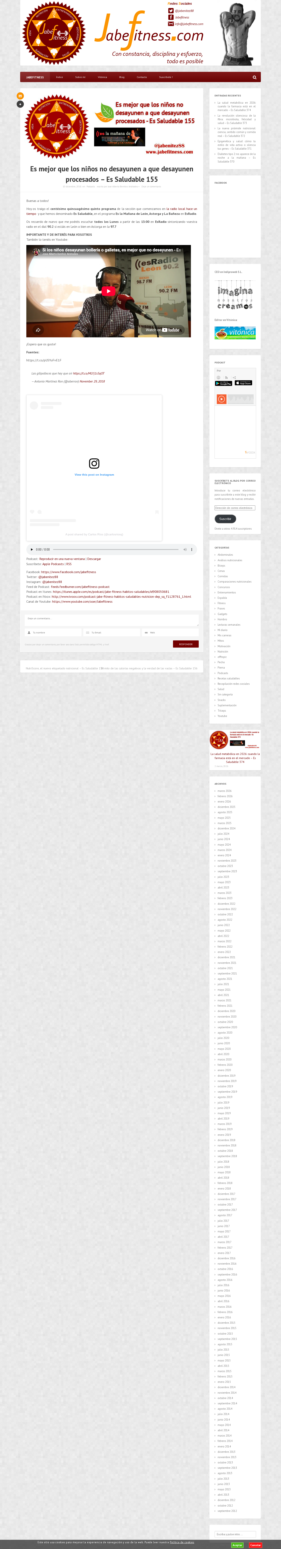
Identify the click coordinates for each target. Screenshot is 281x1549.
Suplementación (227, 705)
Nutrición (223, 651)
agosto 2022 (225, 920)
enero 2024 (224, 855)
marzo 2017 (224, 1242)
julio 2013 (223, 1478)
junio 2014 (224, 1419)
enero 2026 (224, 801)
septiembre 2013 (227, 1468)
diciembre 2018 (226, 1140)
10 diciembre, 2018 (72, 186)
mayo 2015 (224, 1360)
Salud (221, 689)
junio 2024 (224, 839)
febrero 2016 (225, 1312)
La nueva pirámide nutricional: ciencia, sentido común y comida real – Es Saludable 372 (237, 132)
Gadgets (222, 614)
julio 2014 (223, 1414)
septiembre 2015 (227, 1339)
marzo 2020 (224, 1059)
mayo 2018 (224, 1172)
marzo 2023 (224, 893)
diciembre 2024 (226, 828)
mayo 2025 (224, 818)
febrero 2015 (225, 1376)
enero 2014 (224, 1446)
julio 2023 (223, 877)
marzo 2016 (224, 1307)
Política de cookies (182, 1542)
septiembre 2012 (227, 1511)
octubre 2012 (225, 1505)
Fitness (222, 603)
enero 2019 (224, 1135)
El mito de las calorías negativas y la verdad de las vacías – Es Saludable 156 (149, 668)
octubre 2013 (225, 1462)
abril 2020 (223, 1054)
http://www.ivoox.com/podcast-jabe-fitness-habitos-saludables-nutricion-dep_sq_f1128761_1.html (121, 596)
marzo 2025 (224, 823)
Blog (121, 77)
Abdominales (225, 554)
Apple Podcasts (53, 564)
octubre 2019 (225, 1086)
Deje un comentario (151, 186)
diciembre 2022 (226, 904)
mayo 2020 (224, 1049)
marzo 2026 (224, 791)
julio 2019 (223, 1102)
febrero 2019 (225, 1129)
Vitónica (102, 77)
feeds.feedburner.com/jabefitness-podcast (80, 587)
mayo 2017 (224, 1231)
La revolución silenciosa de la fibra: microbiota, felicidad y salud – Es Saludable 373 (237, 119)
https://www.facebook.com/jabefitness (68, 572)
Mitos (221, 640)
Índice (59, 77)
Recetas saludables (229, 678)
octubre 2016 (225, 1269)
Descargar (94, 559)
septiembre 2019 (227, 1091)
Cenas (221, 571)
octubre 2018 (225, 1151)
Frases (221, 608)
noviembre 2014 (227, 1392)
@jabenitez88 (184, 11)
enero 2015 (224, 1382)
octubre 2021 (225, 968)
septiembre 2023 (227, 871)
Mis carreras (224, 635)
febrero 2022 (225, 946)
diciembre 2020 (226, 1011)
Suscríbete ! (166, 77)
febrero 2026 (225, 796)
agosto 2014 (225, 1408)
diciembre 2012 (226, 1500)
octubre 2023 (225, 866)
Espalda (222, 598)
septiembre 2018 (227, 1156)
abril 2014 (223, 1430)
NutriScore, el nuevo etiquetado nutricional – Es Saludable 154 (65, 668)
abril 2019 (223, 1118)
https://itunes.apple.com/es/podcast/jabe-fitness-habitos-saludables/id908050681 (111, 592)
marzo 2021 (224, 1000)
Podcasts (91, 186)
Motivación (224, 646)
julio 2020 (223, 1038)
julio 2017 (223, 1221)
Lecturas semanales (229, 624)
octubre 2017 (225, 1204)
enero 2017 (224, 1253)
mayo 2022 (224, 930)
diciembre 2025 (226, 807)
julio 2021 (223, 984)
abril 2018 (223, 1177)
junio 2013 (224, 1484)
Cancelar (255, 1545)
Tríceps (222, 710)
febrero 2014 (225, 1441)
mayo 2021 (224, 989)
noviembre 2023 (227, 860)
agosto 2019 (225, 1097)
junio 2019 (224, 1108)
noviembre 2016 (227, 1263)
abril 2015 (223, 1366)
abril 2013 (223, 1494)
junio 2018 (224, 1167)
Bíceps (221, 565)
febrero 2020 (225, 1065)
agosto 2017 (225, 1215)
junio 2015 (224, 1355)
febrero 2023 (225, 898)
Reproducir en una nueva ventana (62, 559)
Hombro (222, 619)
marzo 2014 (224, 1435)
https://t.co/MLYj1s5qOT (88, 373)
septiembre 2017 (227, 1210)
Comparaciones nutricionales (235, 581)
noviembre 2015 (227, 1328)
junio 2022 (224, 925)
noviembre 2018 (227, 1145)
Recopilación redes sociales (234, 684)
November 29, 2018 (92, 381)
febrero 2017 (225, 1247)
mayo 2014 (224, 1425)
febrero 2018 (225, 1183)
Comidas (223, 576)
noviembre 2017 (227, 1199)
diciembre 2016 (226, 1258)
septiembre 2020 (227, 1027)
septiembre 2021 (227, 973)
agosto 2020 (225, 1032)
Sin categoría (225, 694)
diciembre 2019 (226, 1075)
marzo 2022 (224, 941)
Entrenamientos (227, 592)
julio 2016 (223, 1285)
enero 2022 (224, 952)
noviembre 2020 (227, 1016)
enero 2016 (224, 1317)
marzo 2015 (224, 1371)
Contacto (142, 77)
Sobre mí (80, 77)
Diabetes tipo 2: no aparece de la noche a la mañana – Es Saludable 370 (237, 157)
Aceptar (237, 1545)
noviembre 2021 (227, 963)
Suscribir (225, 519)
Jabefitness (182, 17)
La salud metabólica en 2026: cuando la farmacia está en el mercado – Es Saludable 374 (237, 106)
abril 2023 (223, 887)
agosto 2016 (225, 1280)
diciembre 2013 (226, 1452)
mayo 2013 (224, 1489)
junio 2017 (224, 1226)
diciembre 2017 (226, 1194)
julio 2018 (223, 1161)
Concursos (224, 587)
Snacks (222, 700)
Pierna (221, 667)
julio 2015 (223, 1349)
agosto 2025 (225, 812)
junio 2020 (224, 1043)
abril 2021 (223, 995)
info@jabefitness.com (189, 24)
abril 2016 (223, 1301)
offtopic (222, 657)
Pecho (221, 662)
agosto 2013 (225, 1473)
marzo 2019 (224, 1124)
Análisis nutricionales (230, 560)
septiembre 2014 (227, 1403)
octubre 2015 (225, 1333)
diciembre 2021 (226, 957)
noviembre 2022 (227, 909)
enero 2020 (224, 1070)
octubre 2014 (225, 1398)
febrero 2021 (225, 1005)
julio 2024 (223, 834)
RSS (69, 564)
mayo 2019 (224, 1113)
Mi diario (223, 630)
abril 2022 (223, 936)
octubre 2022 (225, 914)
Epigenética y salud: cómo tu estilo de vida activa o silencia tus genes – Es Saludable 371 (237, 145)
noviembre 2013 (227, 1457)
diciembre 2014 (226, 1387)
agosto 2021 (225, 979)
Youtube (222, 716)
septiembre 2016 (227, 1274)
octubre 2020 (225, 1022)
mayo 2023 (224, 882)
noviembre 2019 (227, 1081)
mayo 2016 (224, 1296)
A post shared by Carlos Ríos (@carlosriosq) (94, 534)
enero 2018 (224, 1188)
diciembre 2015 (226, 1323)
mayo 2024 (224, 844)
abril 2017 (223, 1237)
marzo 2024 (224, 850)
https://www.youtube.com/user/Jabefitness (82, 601)
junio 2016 (224, 1290)
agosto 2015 (225, 1344)
